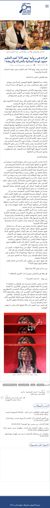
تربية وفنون (29, 65)
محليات (11, 65)
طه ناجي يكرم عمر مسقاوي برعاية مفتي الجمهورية (15, 398)
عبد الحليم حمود (24, 385)
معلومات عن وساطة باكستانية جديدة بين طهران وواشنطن (27, 434)
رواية (33, 385)
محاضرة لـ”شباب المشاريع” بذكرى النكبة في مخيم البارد (33, 392)
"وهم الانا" (40, 385)
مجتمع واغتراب (19, 65)
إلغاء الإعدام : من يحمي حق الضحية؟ (35, 424)
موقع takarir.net (10, 385)
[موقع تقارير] (25, 8)
